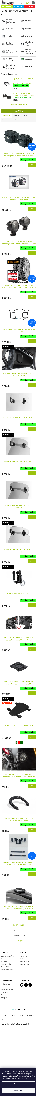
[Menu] (33, 3)
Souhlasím (18, 1091)
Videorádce (18, 6)
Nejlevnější (17, 115)
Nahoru (20, 941)
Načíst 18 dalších (19, 925)
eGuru (24, 1009)
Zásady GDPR (5, 967)
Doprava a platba (6, 959)
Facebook (4, 995)
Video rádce (5, 987)
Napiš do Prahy (24, 964)
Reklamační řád (6, 964)
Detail (32, 165)
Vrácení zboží (5, 962)
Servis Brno (4, 992)
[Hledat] (22, 3)
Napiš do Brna (24, 962)
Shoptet (17, 1009)
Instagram (4, 998)
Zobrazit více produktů (17, 104)
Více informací (22, 1078)
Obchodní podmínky (7, 956)
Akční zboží (7, 6)
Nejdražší (26, 115)
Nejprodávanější (7, 120)
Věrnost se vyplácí (7, 990)
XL (21, 743)
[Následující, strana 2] (19, 931)
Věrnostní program (7, 970)
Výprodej (29, 6)
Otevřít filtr (19, 111)
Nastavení (18, 1084)
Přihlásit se (23, 959)
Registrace (23, 956)
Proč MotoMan (5, 984)
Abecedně (18, 120)
